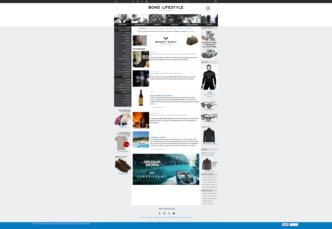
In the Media (126, 100)
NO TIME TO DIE (125, 84)
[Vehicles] (174, 26)
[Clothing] (122, 26)
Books (128, 61)
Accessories (126, 35)
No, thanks (294, 224)
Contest (127, 95)
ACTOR (154, 28)
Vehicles (127, 40)
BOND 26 (181, 28)
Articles (127, 82)
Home (116, 2)
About (142, 217)
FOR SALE (127, 74)
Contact (128, 97)
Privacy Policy (171, 217)
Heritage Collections (124, 59)
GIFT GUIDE (189, 28)
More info (87, 223)
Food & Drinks (126, 43)
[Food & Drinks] (192, 26)
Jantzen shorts (207, 201)
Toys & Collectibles (124, 71)
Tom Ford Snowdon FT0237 (211, 193)
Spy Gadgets (126, 64)
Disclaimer (149, 217)
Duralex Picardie (208, 203)
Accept (285, 224)
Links (128, 105)
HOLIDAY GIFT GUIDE (123, 87)
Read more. (191, 31)
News (128, 79)
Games (128, 66)
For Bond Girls (126, 51)
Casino (128, 48)
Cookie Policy (182, 217)
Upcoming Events (125, 90)
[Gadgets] (157, 26)
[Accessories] (140, 26)
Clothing (127, 33)
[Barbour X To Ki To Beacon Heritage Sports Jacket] (209, 172)
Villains (128, 53)
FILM (148, 28)
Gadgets (127, 38)
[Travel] (209, 26)
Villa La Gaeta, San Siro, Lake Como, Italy (215, 196)
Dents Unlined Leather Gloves (212, 198)
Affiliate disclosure (160, 217)
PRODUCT (161, 28)
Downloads (126, 69)
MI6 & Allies (126, 56)
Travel (128, 46)
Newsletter (126, 103)
